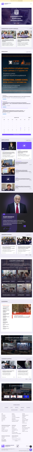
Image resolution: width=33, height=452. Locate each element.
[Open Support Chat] (31, 450)
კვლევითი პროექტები (25, 419)
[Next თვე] (4, 117)
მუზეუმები (13, 427)
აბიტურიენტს (13, 416)
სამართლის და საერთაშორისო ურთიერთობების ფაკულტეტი (5, 319)
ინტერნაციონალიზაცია (6, 425)
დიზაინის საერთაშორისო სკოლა (6, 324)
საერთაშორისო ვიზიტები (18, 161)
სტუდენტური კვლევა (25, 420)
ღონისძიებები (3, 416)
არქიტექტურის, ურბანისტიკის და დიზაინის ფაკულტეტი (6, 317)
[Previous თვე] (3, 117)
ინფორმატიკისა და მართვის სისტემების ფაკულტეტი (5, 322)
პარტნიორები (3, 427)
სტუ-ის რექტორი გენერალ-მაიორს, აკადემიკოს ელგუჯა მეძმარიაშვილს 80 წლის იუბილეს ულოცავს (8, 153)
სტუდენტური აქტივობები (5, 245)
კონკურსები (3, 437)
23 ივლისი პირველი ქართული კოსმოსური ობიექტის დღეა (23, 371)
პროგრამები (13, 415)
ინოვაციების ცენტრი (14, 432)
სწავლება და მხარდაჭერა (15, 420)
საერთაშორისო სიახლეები (5, 426)
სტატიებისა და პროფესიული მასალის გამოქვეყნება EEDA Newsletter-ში (23, 152)
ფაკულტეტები (3, 415)
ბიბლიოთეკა (3, 419)
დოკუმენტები (3, 418)
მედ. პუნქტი (4, 439)
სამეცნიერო (4, 369)
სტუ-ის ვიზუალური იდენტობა (26, 427)
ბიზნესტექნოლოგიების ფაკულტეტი (5, 326)
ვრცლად (12, 281)
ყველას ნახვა (28, 140)
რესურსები (14, 425)
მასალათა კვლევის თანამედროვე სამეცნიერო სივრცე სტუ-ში (8, 371)
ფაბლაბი (13, 431)
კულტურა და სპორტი (25, 431)
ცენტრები (23, 417)
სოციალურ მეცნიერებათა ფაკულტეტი (6, 328)
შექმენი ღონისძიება (16, 134)
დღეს (29, 117)
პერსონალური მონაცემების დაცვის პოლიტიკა (25, 450)
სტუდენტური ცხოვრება (15, 421)
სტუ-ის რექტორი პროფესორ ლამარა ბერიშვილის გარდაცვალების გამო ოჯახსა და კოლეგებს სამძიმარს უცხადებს (23, 187)
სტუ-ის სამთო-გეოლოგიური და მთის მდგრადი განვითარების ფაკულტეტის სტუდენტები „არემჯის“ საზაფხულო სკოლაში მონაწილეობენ (8, 248)
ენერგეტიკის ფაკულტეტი (6, 306)
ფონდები (23, 421)
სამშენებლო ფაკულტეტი (6, 305)
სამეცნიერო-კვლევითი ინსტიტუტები (25, 415)
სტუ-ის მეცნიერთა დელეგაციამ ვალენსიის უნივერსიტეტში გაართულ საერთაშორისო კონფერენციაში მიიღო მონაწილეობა (21, 163)
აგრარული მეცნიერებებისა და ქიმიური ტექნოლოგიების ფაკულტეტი (6, 311)
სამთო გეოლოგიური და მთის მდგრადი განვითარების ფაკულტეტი (6, 308)
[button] (18, 23)
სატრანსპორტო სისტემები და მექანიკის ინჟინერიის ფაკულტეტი (6, 314)
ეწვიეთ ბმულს (20, 0)
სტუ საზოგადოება (4, 417)
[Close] (31, 0)
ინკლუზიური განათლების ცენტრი (16, 433)
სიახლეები (16, 169)
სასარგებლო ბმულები (5, 431)
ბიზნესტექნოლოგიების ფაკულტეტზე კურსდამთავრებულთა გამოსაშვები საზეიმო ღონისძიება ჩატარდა (24, 247)
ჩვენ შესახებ (24, 425)
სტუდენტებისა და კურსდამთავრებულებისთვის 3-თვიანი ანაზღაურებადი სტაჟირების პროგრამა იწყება (23, 179)
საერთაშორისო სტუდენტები (16, 417)
